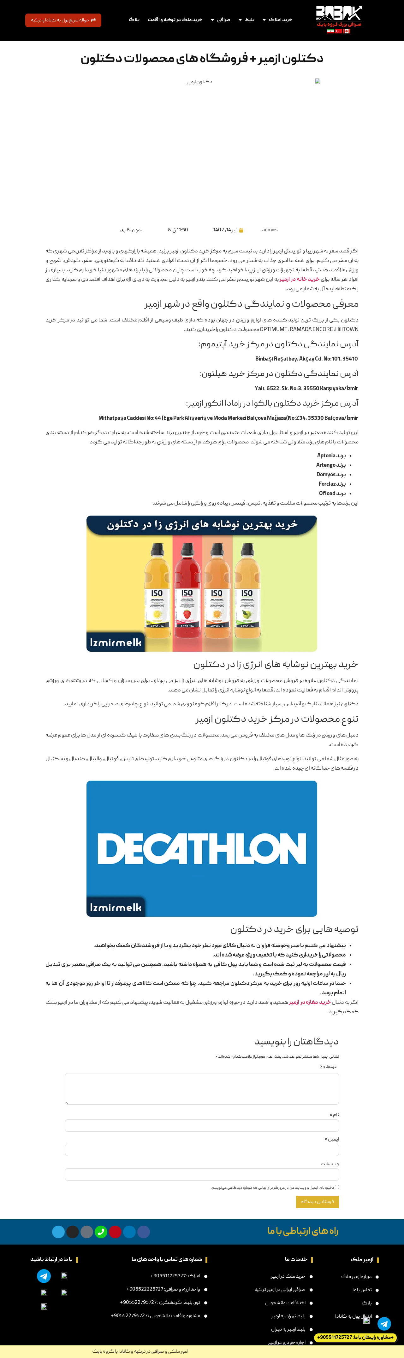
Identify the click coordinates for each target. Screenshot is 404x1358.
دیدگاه (328, 1067)
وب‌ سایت (330, 1164)
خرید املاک (281, 20)
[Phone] (101, 1232)
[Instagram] (72, 1232)
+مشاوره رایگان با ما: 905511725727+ (355, 1337)
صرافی (223, 20)
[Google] (86, 1232)
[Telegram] (58, 1232)
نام (334, 1115)
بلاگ (134, 20)
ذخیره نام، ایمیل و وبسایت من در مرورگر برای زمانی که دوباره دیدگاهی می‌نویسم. (272, 1188)
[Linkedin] (129, 1232)
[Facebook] (143, 1232)
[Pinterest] (115, 1232)
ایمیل (331, 1139)
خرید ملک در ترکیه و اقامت (175, 20)
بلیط (249, 20)
